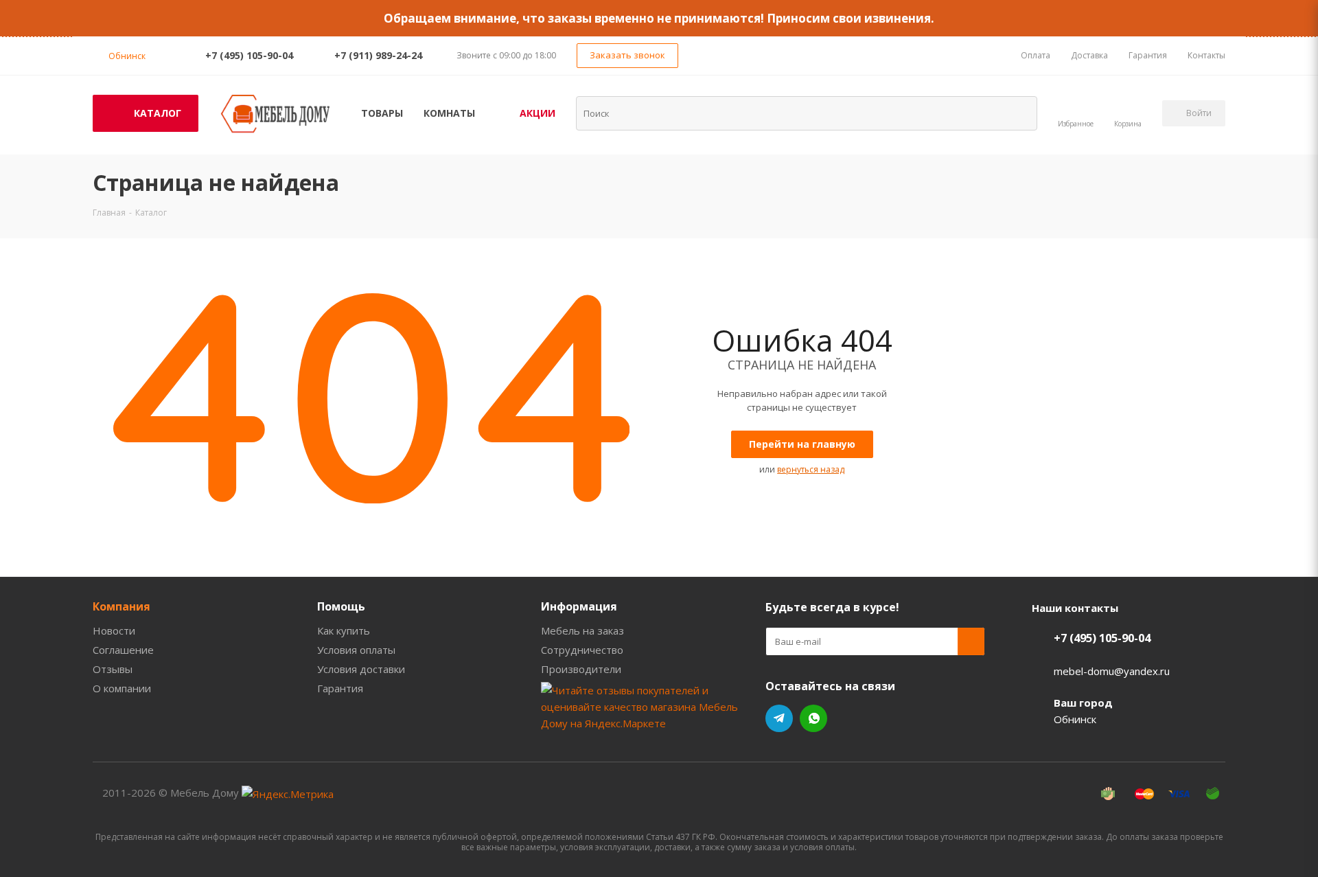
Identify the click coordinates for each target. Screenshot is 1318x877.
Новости (114, 630)
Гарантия (340, 688)
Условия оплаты (356, 650)
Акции (537, 112)
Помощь (341, 606)
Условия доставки (361, 669)
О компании (122, 688)
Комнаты (449, 112)
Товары (382, 112)
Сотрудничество (582, 650)
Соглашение (123, 650)
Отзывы (112, 669)
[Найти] (1018, 112)
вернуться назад (810, 469)
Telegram (779, 718)
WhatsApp (813, 718)
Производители (581, 669)
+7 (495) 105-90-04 (249, 55)
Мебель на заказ (582, 630)
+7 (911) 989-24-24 (378, 55)
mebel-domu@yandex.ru (1112, 671)
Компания (121, 606)
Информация (579, 606)
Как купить (343, 630)
